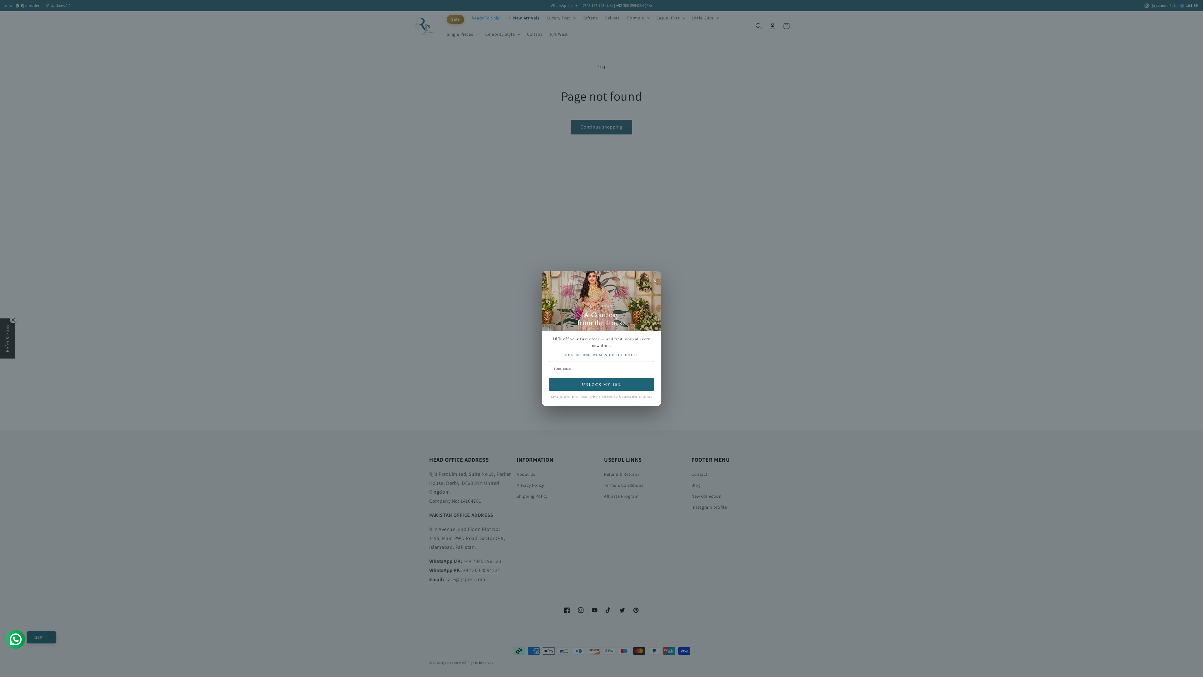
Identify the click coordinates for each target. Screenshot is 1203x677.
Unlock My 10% (601, 384)
